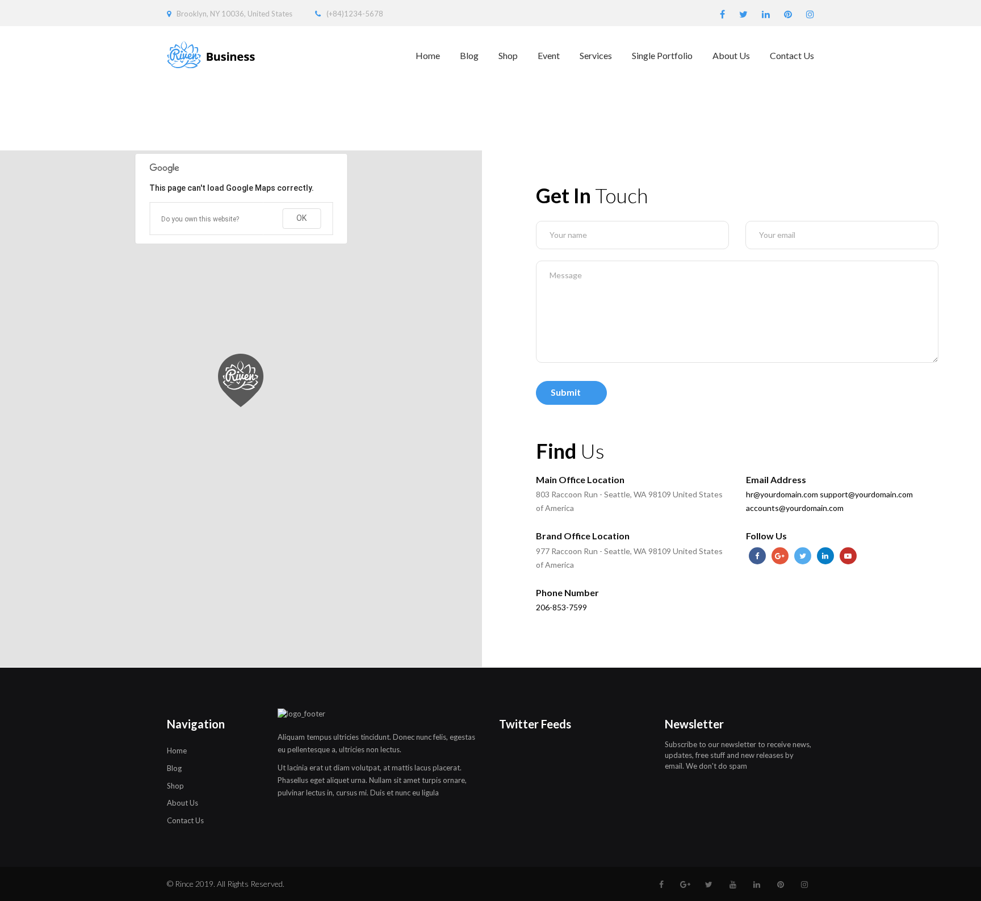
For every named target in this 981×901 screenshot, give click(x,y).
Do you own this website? (200, 219)
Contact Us (792, 55)
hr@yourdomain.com (782, 494)
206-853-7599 (561, 607)
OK (301, 218)
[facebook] (722, 14)
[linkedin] (766, 14)
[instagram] (810, 14)
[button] (241, 380)
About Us (731, 55)
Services (596, 55)
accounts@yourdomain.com (795, 508)
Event (549, 55)
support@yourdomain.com (866, 494)
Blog (469, 55)
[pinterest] (788, 14)
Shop (508, 55)
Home (428, 55)
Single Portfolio (662, 55)
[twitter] (743, 14)
